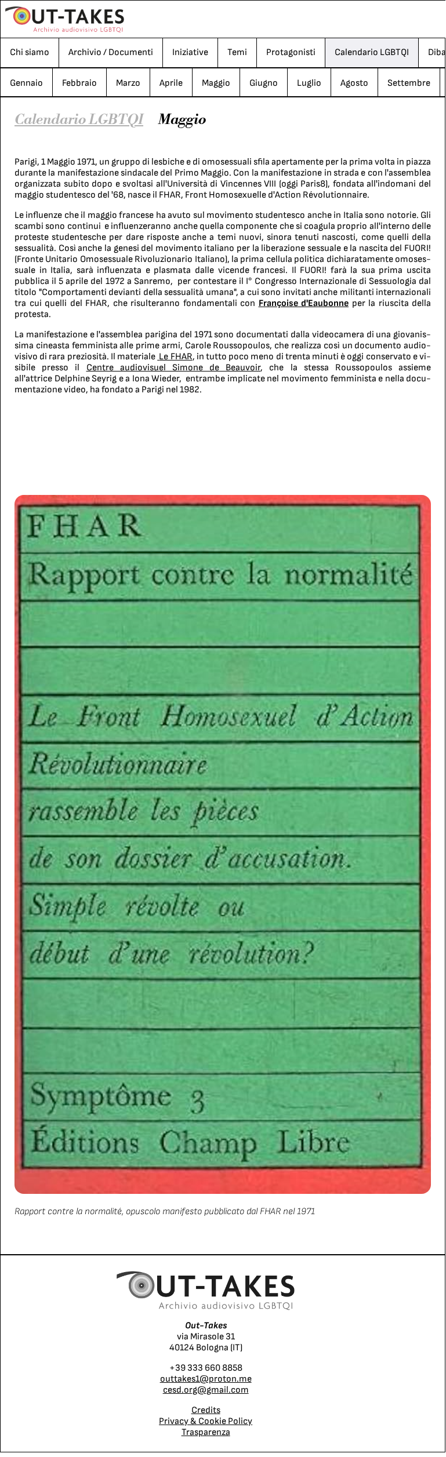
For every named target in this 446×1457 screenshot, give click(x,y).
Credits (205, 1410)
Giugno (263, 83)
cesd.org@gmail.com (206, 1390)
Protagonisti (291, 52)
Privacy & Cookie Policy (205, 1421)
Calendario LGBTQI (372, 52)
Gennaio (26, 83)
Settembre (408, 83)
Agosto (354, 83)
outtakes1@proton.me (206, 1379)
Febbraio (79, 83)
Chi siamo (29, 52)
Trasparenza (206, 1432)
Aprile (171, 83)
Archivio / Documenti (110, 52)
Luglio (309, 83)
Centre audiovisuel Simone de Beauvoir (173, 367)
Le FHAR (175, 356)
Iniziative (190, 52)
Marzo (128, 83)
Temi (237, 52)
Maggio (216, 83)
